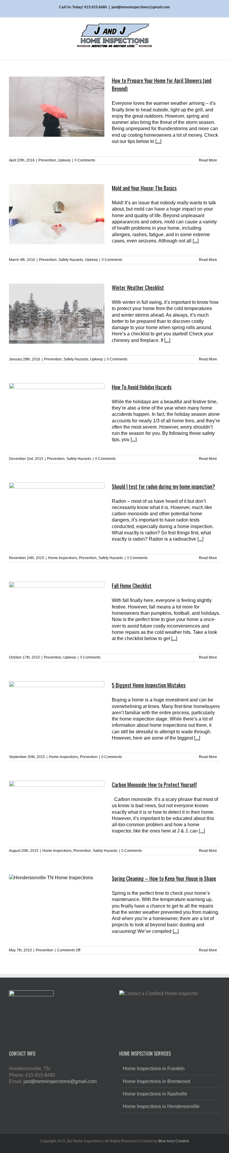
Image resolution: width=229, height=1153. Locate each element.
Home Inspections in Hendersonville (161, 1106)
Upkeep (64, 160)
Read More (208, 160)
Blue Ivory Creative (173, 1141)
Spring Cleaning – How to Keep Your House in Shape (164, 878)
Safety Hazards (70, 260)
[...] (158, 141)
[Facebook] (54, 1095)
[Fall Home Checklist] (56, 612)
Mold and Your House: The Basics (144, 188)
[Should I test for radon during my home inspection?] (56, 513)
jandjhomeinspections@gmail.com (141, 7)
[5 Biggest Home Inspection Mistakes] (56, 711)
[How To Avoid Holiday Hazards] (56, 413)
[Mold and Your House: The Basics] (56, 214)
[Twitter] (64, 1095)
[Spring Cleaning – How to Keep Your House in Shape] (56, 905)
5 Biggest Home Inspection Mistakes (148, 685)
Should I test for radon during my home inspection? (163, 486)
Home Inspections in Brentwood (156, 1081)
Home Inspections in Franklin (154, 1068)
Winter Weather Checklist (138, 287)
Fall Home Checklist (131, 585)
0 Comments (85, 160)
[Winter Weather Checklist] (56, 314)
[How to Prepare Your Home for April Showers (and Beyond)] (56, 107)
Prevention (47, 160)
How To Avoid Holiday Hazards (141, 387)
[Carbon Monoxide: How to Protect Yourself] (56, 811)
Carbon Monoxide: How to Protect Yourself (154, 784)
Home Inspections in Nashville (155, 1093)
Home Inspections (62, 558)
